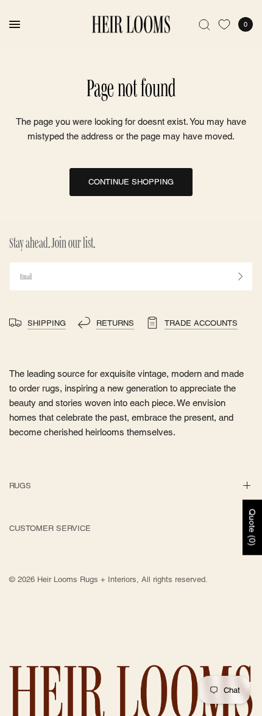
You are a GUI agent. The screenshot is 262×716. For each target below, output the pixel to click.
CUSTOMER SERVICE (50, 528)
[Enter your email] (240, 276)
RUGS (20, 485)
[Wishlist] (224, 24)
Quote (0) (252, 527)
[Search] (204, 24)
